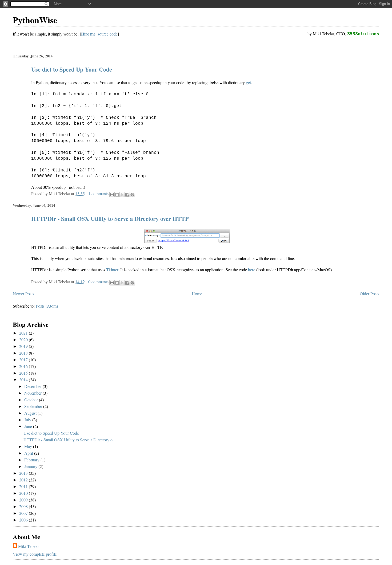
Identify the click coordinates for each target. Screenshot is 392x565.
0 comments (98, 281)
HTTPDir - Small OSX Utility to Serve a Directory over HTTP (110, 218)
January (31, 466)
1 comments (98, 193)
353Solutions (363, 33)
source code (108, 34)
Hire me (88, 34)
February (32, 459)
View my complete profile (35, 554)
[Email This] (112, 194)
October (31, 399)
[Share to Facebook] (127, 194)
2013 (24, 473)
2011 (24, 486)
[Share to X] (122, 194)
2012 (24, 479)
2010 (24, 493)
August (31, 413)
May (28, 446)
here (251, 269)
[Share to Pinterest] (132, 194)
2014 (24, 379)
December (33, 386)
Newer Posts (23, 293)
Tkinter (112, 269)
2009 (24, 500)
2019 (24, 346)
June (28, 426)
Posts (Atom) (47, 306)
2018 (24, 353)
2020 (24, 339)
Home (197, 293)
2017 (24, 359)
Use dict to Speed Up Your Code (71, 69)
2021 (24, 333)
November (33, 393)
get (248, 82)
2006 (24, 520)
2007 (24, 513)
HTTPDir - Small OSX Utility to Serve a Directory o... (69, 439)
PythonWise (35, 20)
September (33, 406)
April (29, 453)
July (28, 419)
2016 (24, 366)
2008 (24, 506)
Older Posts (369, 293)
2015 (24, 373)
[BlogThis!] (117, 194)
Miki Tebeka (28, 546)
